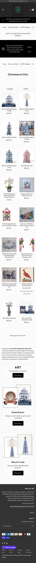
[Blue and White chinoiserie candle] (26, 309)
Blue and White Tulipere (9, 137)
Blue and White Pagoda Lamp (27, 110)
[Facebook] (2, 543)
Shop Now (18, 375)
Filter (26, 89)
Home (5, 27)
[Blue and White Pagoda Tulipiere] (26, 128)
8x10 (21, 291)
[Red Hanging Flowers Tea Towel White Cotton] (9, 214)
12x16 (24, 291)
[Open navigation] (2, 9)
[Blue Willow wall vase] (9, 309)
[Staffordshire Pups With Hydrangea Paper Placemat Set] (9, 244)
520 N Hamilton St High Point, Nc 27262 (22, 506)
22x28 (24, 293)
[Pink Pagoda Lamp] (26, 156)
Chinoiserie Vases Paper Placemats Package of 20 (9, 285)
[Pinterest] (4, 543)
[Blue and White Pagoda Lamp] (26, 100)
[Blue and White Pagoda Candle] (9, 100)
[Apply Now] (3, 48)
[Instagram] (7, 543)
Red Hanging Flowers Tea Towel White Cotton (9, 224)
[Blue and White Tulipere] (9, 128)
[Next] (33, 20)
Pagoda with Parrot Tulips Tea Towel (27, 194)
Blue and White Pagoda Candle (9, 110)
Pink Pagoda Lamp (27, 166)
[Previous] (3, 20)
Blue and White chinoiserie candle (26, 319)
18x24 (31, 291)
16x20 (27, 291)
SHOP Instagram (25, 27)
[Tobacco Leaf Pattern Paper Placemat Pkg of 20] (26, 214)
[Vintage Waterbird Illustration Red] (26, 274)
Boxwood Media (13, 27)
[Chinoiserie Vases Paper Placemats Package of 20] (9, 274)
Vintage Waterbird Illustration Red (26, 284)
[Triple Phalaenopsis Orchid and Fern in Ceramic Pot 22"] (9, 184)
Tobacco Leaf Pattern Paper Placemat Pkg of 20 (27, 225)
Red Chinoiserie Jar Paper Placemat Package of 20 (27, 255)
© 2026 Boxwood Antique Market (12, 555)
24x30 (28, 293)
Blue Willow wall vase (9, 318)
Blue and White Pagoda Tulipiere (27, 138)
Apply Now (29, 47)
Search (32, 512)
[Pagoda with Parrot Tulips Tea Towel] (26, 184)
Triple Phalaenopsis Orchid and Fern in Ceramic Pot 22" (9, 195)
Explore (10, 89)
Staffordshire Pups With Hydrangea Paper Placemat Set (9, 255)
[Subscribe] (31, 526)
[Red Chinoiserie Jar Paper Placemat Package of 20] (26, 244)
